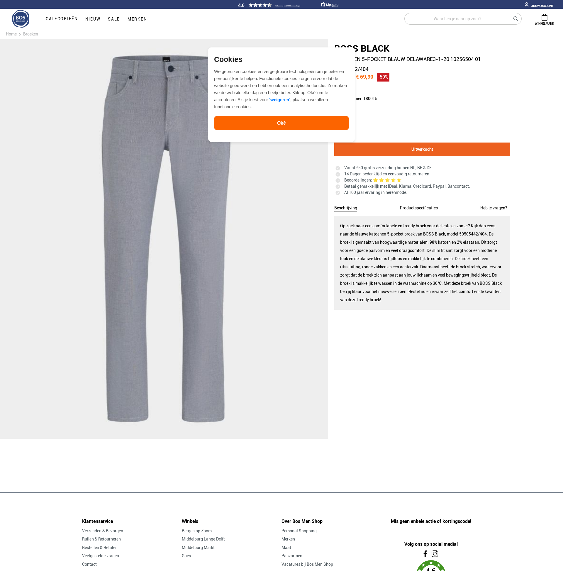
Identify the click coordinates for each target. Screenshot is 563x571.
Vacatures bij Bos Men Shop (307, 564)
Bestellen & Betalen (100, 547)
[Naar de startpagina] (20, 19)
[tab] (345, 207)
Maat (286, 547)
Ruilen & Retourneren (101, 539)
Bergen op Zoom (197, 530)
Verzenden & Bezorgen (102, 530)
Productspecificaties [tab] (419, 208)
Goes (186, 555)
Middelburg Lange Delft (203, 539)
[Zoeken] (516, 19)
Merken (288, 539)
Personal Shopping (299, 530)
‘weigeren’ (279, 99)
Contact (89, 564)
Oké (281, 122)
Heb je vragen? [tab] (493, 208)
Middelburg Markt (198, 547)
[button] (287, 5)
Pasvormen (292, 555)
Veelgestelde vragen (100, 555)
